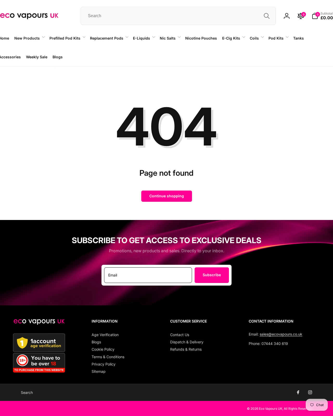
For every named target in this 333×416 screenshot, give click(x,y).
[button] (29, 38)
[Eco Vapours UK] (39, 323)
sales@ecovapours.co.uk (281, 334)
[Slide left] (55, 66)
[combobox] (178, 16)
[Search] (266, 16)
